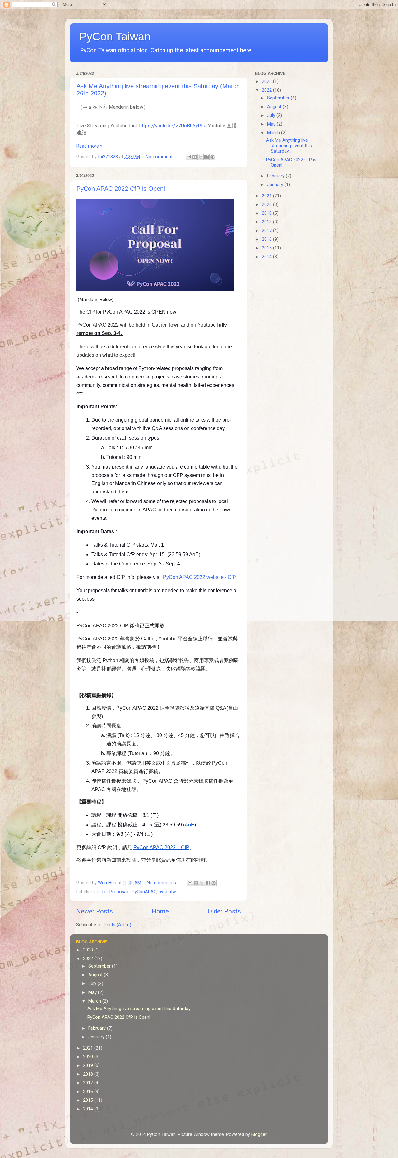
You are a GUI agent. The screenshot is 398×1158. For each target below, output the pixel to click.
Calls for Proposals (110, 892)
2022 (267, 90)
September (279, 98)
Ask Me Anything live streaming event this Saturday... (289, 146)
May (272, 124)
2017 (267, 230)
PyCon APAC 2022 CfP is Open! (120, 188)
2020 (267, 204)
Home (160, 911)
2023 (267, 81)
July (271, 115)
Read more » (89, 146)
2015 (267, 248)
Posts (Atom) (117, 924)
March (274, 132)
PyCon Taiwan (114, 36)
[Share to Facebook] (206, 157)
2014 (267, 256)
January (276, 184)
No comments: (161, 156)
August (275, 106)
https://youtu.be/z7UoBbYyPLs (173, 126)
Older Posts (224, 911)
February (276, 176)
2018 (267, 222)
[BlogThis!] (195, 157)
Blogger (258, 1134)
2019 (267, 213)
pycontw (167, 892)
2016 (267, 239)
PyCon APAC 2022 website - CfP (199, 577)
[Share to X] (200, 157)
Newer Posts (94, 911)
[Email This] (189, 157)
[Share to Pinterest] (212, 157)
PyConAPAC (144, 892)
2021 (267, 196)
